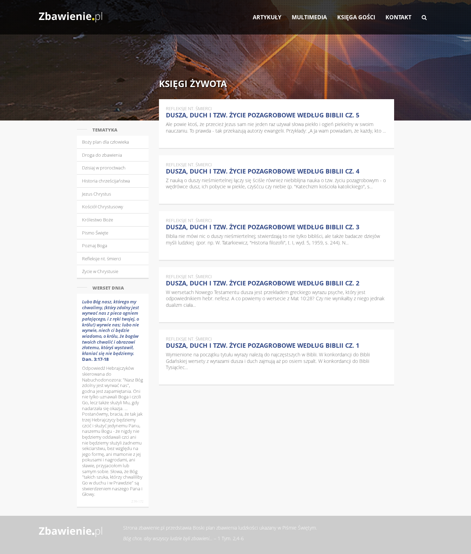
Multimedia (309, 17)
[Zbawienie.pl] (70, 13)
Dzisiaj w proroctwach (104, 168)
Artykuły (267, 17)
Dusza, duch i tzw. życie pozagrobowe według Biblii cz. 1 (262, 345)
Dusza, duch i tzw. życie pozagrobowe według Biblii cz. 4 (262, 171)
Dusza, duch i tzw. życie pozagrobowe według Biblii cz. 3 (262, 227)
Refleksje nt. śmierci (101, 258)
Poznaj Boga (94, 245)
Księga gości (356, 17)
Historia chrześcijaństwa (106, 181)
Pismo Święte (95, 233)
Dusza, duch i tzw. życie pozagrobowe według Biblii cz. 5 (262, 115)
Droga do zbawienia (102, 155)
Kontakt (398, 17)
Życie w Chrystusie (100, 271)
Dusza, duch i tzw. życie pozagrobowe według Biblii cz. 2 (262, 283)
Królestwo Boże (97, 220)
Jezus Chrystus (96, 194)
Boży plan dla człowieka (105, 142)
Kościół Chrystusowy (102, 206)
